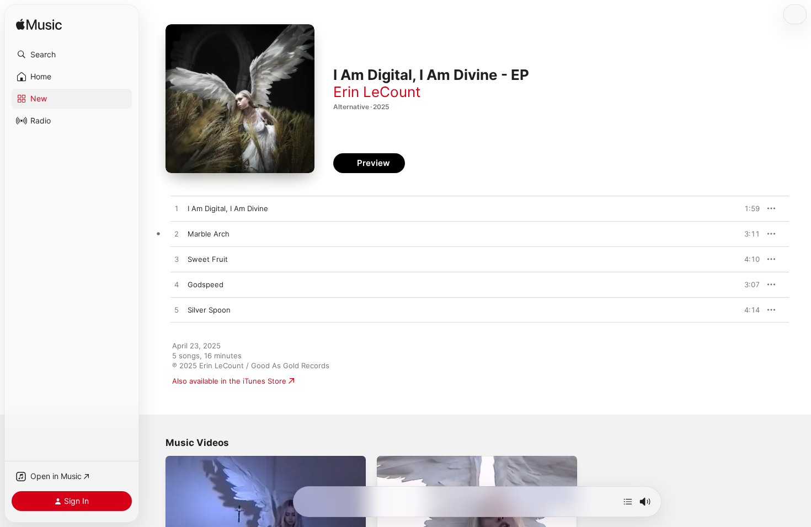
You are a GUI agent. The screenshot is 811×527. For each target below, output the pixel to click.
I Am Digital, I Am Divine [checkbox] (228, 208)
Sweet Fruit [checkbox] (208, 259)
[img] (39, 25)
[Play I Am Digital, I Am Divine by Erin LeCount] (177, 209)
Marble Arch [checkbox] (209, 233)
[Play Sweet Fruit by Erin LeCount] (177, 260)
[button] (71, 54)
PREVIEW (747, 208)
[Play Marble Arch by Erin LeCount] (177, 234)
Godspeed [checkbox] (205, 284)
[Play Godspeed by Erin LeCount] (177, 285)
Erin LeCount (376, 91)
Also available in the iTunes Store (229, 381)
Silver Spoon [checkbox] (209, 309)
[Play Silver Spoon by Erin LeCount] (177, 310)
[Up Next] (627, 501)
